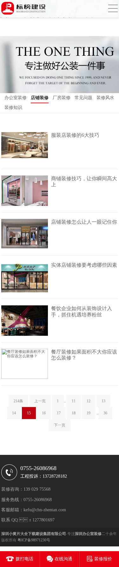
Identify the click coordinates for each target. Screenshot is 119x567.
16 (44, 413)
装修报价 (103, 559)
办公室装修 (15, 97)
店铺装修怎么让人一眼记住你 (84, 222)
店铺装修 (40, 97)
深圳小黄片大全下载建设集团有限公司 (33, 534)
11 (74, 401)
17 (59, 413)
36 (105, 413)
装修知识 (13, 107)
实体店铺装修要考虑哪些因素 (84, 265)
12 (88, 401)
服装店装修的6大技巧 (75, 135)
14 (14, 413)
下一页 (59, 425)
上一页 (40, 401)
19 (88, 413)
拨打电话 (24, 559)
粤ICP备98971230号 (33, 540)
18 (74, 413)
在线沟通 (63, 559)
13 (103, 401)
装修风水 (105, 97)
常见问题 (83, 97)
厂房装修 (61, 97)
